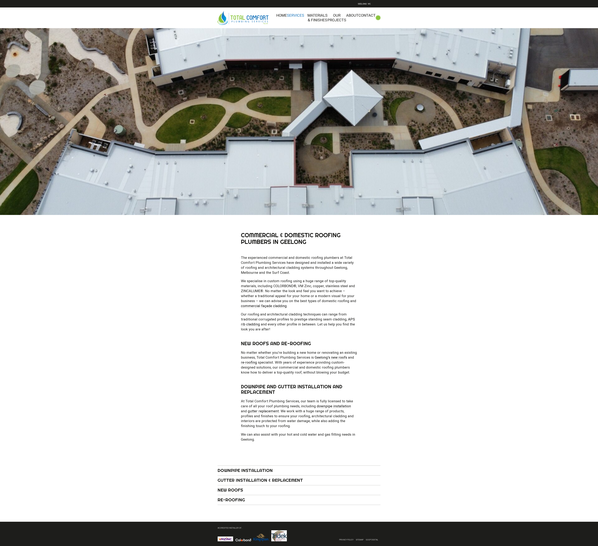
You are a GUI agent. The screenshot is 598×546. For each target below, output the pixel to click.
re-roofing (249, 362)
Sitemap (359, 540)
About (352, 15)
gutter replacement (263, 411)
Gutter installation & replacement (260, 480)
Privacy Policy (346, 540)
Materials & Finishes (317, 17)
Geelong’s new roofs (331, 357)
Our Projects (336, 17)
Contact (367, 15)
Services (295, 15)
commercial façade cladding (264, 306)
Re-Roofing (231, 499)
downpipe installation (334, 406)
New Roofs (230, 490)
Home (281, 15)
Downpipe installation (245, 470)
